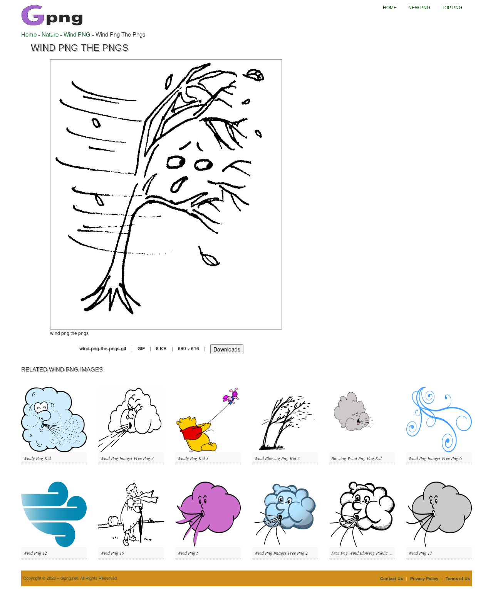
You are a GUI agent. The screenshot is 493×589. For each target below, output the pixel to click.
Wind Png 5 (188, 553)
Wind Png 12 (35, 553)
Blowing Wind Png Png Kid (356, 458)
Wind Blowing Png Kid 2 (277, 458)
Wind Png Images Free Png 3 (127, 458)
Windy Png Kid (37, 458)
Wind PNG (77, 34)
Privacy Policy (424, 578)
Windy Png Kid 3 (192, 458)
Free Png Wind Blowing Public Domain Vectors (374, 553)
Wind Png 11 (420, 553)
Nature (50, 34)
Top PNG (452, 7)
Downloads (226, 349)
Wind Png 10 (112, 553)
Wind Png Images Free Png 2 (281, 553)
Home (390, 7)
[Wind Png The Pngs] (166, 193)
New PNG (419, 7)
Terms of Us (458, 578)
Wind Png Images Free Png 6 (435, 458)
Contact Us (391, 578)
